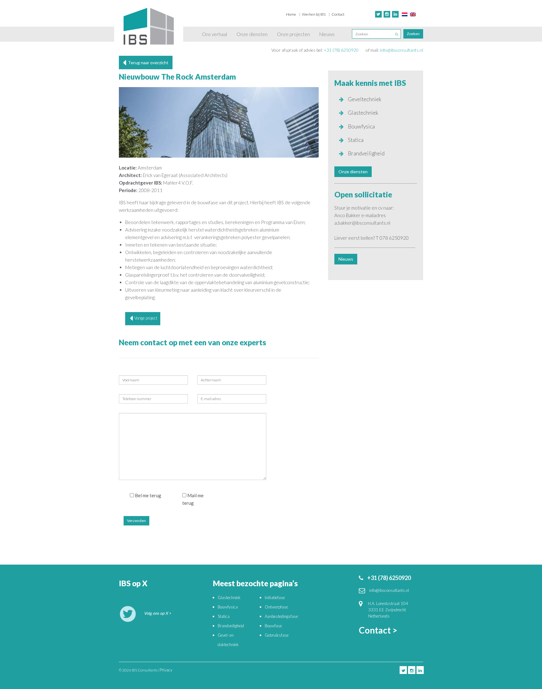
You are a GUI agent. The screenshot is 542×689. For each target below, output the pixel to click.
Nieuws (327, 34)
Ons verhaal (214, 34)
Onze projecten (293, 34)
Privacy (166, 669)
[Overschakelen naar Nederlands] (405, 14)
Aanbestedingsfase (281, 616)
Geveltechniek (364, 99)
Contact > (378, 630)
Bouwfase (273, 625)
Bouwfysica (361, 126)
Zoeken (413, 33)
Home (291, 14)
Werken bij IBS (314, 14)
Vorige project (145, 318)
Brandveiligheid (366, 153)
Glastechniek (362, 112)
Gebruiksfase (277, 635)
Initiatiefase (275, 597)
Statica (355, 140)
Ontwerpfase (276, 606)
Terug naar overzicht (147, 62)
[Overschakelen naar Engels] (413, 14)
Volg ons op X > (157, 613)
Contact (338, 14)
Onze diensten (252, 34)
